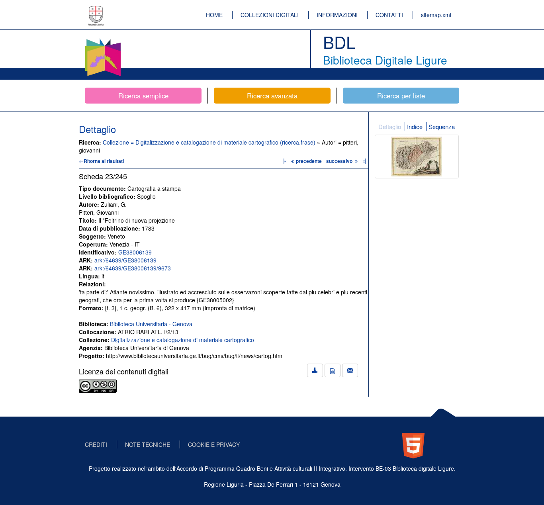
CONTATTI (389, 15)
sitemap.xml (436, 15)
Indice (415, 126)
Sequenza (442, 126)
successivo (340, 160)
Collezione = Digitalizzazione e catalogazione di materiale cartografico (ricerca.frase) (210, 142)
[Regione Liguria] (96, 10)
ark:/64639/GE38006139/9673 (132, 268)
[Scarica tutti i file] (315, 370)
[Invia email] (350, 370)
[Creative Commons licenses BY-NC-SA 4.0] (98, 385)
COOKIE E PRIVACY (214, 444)
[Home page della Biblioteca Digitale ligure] (103, 40)
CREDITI (96, 444)
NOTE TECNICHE (147, 444)
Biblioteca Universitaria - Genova (151, 324)
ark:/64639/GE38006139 (125, 260)
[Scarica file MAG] (332, 370)
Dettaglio (389, 126)
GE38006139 (135, 252)
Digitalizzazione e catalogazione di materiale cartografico (182, 340)
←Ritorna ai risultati (101, 160)
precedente (309, 160)
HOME (214, 15)
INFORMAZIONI (337, 15)
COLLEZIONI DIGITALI (270, 15)
